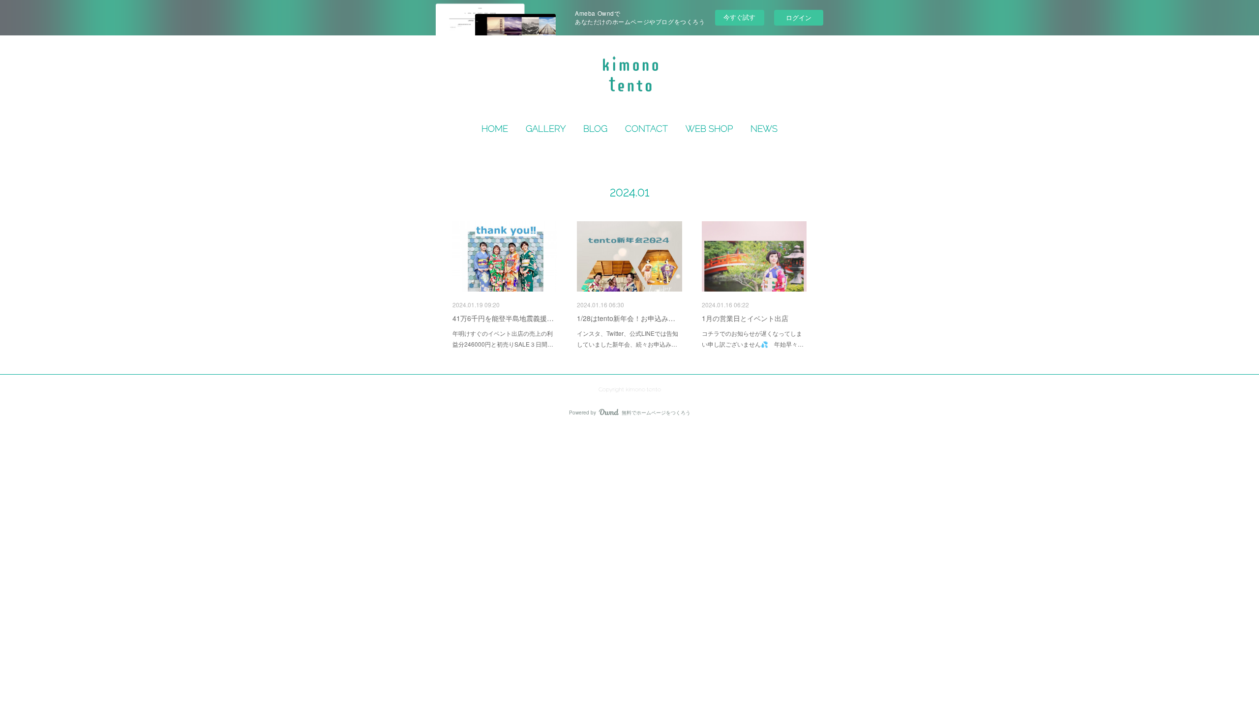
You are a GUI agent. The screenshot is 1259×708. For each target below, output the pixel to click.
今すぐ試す (739, 17)
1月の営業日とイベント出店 (745, 318)
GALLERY (546, 128)
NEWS (764, 128)
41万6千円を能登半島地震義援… (503, 318)
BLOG (595, 128)
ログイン (798, 17)
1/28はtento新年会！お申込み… (626, 318)
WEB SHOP (709, 128)
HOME (494, 128)
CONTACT (646, 128)
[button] (494, 129)
